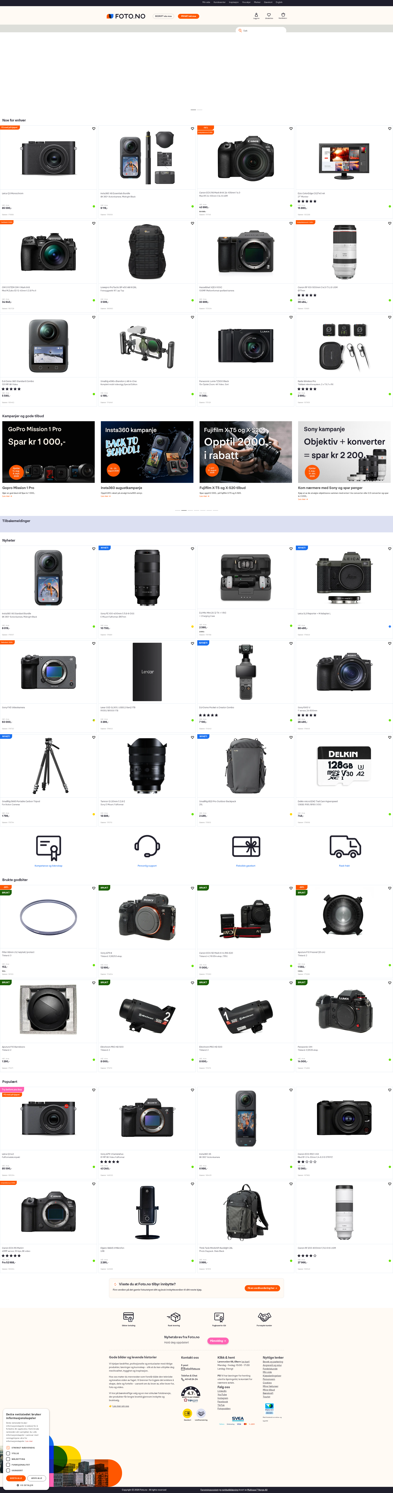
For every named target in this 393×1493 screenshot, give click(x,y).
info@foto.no (192, 1368)
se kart (245, 1361)
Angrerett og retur (272, 1365)
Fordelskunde (270, 1368)
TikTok (221, 1405)
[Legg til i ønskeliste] (93, 128)
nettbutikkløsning (230, 1490)
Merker (257, 2)
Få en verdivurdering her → (262, 1288)
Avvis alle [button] (36, 1478)
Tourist (266, 1396)
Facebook (223, 1401)
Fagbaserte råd (219, 1325)
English (279, 2)
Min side (206, 2)
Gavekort (268, 2)
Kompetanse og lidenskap (48, 865)
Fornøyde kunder (264, 1325)
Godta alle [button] (16, 1478)
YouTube (222, 1394)
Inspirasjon (234, 2)
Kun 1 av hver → (245, 82)
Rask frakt (344, 865)
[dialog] (26, 1449)
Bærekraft (268, 1393)
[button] (196, 1395)
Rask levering (174, 1325)
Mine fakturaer (270, 1386)
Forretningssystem (209, 1490)
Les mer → (48, 82)
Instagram (223, 1398)
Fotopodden (224, 1408)
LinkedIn (222, 1391)
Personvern (269, 1379)
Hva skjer (246, 2)
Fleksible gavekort (245, 865)
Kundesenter (220, 2)
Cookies (267, 1382)
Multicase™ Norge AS (257, 1490)
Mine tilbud (269, 1389)
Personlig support (147, 865)
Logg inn (256, 14)
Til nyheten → (147, 82)
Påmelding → (218, 1341)
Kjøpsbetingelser (272, 1375)
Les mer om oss (121, 1406)
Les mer (6, 496)
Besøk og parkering (273, 1361)
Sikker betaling (128, 1325)
